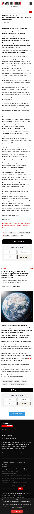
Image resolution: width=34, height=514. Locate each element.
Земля (16, 381)
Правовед (4, 446)
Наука (5, 12)
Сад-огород (16, 446)
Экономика (11, 442)
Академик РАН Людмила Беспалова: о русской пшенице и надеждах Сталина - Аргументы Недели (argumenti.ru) (16, 225)
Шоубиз (29, 442)
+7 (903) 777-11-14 (17, 495)
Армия (11, 448)
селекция (14, 235)
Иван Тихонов (16, 286)
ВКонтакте (23, 252)
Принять (17, 511)
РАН (4, 232)
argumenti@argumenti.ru (11, 469)
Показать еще (17, 414)
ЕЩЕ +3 (29, 384)
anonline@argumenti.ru (9, 438)
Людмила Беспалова (24, 232)
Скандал (21, 448)
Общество (23, 442)
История (23, 446)
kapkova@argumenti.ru (18, 497)
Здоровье (8, 444)
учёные (4, 384)
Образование (5, 448)
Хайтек (16, 448)
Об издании (4, 453)
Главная (10, 453)
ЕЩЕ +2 (22, 235)
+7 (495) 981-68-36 (8, 436)
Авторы (23, 453)
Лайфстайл (15, 444)
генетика (6, 235)
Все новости (17, 453)
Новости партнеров (7, 454)
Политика (4, 442)
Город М (10, 446)
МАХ (10, 257)
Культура (26, 444)
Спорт (3, 444)
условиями (6, 506)
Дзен (10, 252)
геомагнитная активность (17, 384)
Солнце (24, 381)
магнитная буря (7, 381)
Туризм (21, 444)
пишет (30, 358)
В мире (17, 442)
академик (12, 232)
